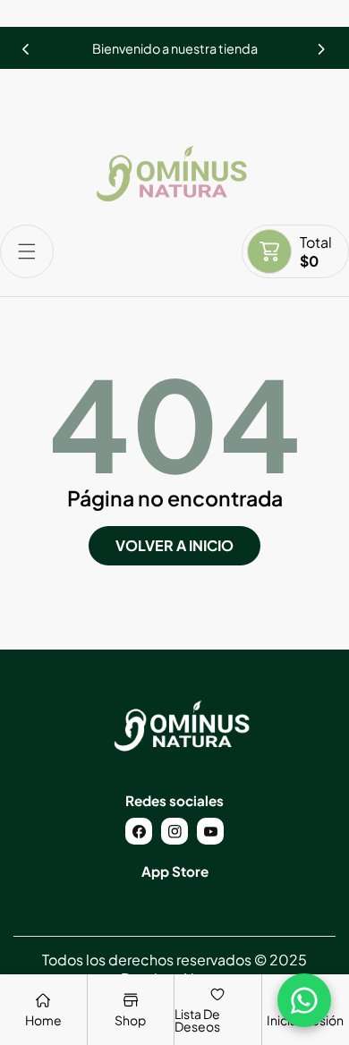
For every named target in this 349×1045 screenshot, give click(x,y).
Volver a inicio (174, 545)
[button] (322, 43)
